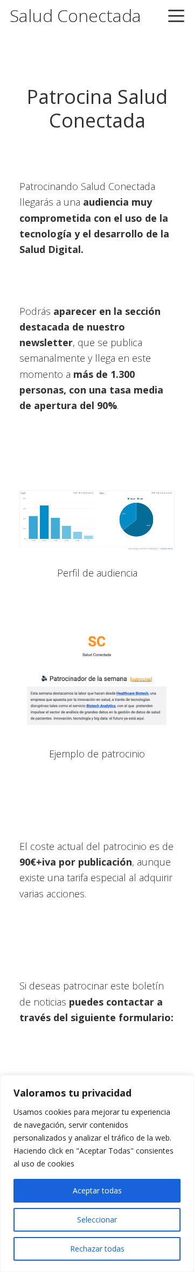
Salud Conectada (75, 15)
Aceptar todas (97, 1190)
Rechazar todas (97, 1248)
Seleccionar (97, 1219)
